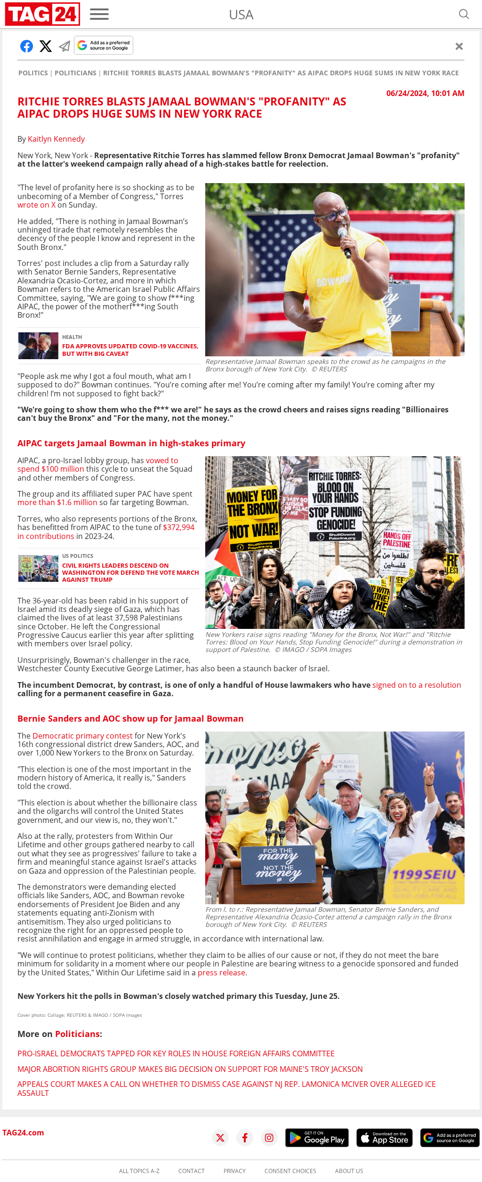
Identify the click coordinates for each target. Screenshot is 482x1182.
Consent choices (290, 1171)
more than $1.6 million (57, 502)
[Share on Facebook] (26, 46)
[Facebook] (244, 1137)
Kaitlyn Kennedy (56, 139)
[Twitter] (220, 1137)
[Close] (459, 46)
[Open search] (464, 14)
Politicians (75, 73)
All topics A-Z (139, 1171)
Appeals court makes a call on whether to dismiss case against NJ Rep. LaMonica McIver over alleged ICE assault (226, 1088)
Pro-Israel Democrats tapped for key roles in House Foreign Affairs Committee (176, 1053)
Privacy (235, 1171)
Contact (191, 1171)
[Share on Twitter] (45, 46)
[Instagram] (269, 1137)
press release (221, 972)
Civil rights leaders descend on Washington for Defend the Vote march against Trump (130, 573)
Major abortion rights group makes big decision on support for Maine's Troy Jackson (190, 1069)
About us (349, 1171)
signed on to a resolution (416, 685)
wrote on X (36, 205)
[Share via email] (64, 46)
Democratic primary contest (82, 736)
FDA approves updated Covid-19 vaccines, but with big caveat (130, 350)
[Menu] (99, 14)
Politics (33, 73)
